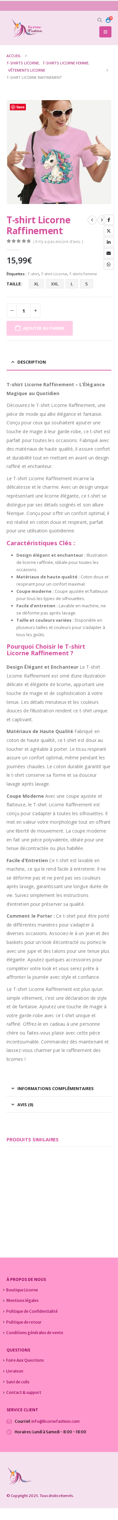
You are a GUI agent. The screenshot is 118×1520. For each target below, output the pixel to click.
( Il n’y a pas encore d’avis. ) (58, 241)
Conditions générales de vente (34, 1332)
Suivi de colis (18, 1381)
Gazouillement (109, 231)
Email (109, 253)
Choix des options (42, 1191)
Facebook (109, 219)
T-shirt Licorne (54, 273)
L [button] (72, 284)
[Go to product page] (30, 1178)
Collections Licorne (22, 1209)
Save (20, 106)
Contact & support (23, 1392)
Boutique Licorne (22, 1289)
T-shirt (33, 273)
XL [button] (36, 284)
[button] (100, 20)
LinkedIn (109, 242)
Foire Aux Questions (25, 1360)
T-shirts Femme (83, 273)
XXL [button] (54, 284)
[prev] (92, 220)
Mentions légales (22, 1300)
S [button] (86, 284)
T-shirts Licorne (51, 1209)
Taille (14, 284)
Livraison (14, 1371)
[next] (102, 220)
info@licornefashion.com (55, 1421)
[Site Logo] (25, 28)
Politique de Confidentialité (32, 1311)
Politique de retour (24, 1322)
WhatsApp (109, 264)
